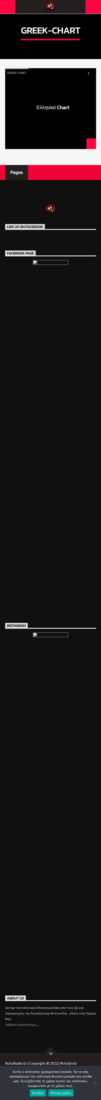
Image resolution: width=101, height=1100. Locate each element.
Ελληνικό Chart (53, 108)
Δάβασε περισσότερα (21, 1024)
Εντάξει (38, 1093)
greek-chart (17, 73)
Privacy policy (61, 1093)
